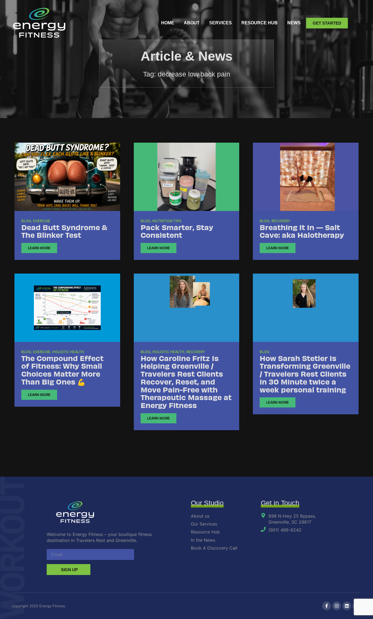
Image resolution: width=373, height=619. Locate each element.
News (294, 22)
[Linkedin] (346, 606)
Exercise (41, 221)
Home (167, 22)
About (192, 22)
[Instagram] (336, 606)
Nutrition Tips (166, 221)
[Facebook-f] (326, 606)
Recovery (280, 221)
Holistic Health (68, 352)
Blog (26, 221)
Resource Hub (259, 22)
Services (220, 22)
